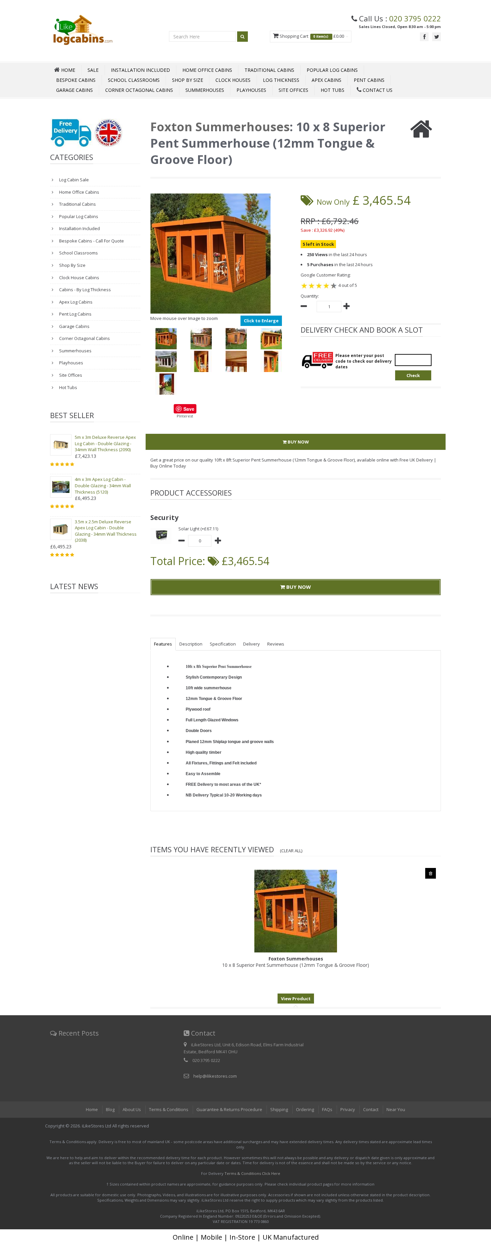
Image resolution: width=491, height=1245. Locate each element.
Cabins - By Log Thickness (84, 290)
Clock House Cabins (78, 278)
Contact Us (376, 90)
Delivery (251, 644)
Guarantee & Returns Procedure (229, 1109)
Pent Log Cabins (75, 314)
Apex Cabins (326, 80)
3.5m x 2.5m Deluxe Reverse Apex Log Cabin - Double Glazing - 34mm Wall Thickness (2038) (106, 531)
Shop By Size (187, 80)
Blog (110, 1109)
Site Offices (293, 90)
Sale (93, 70)
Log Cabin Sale (73, 180)
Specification (223, 644)
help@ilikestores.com (215, 1076)
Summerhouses (204, 90)
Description (190, 644)
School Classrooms (134, 80)
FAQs (327, 1109)
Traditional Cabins (269, 70)
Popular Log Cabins (332, 70)
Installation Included (140, 70)
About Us (132, 1109)
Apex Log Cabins (75, 302)
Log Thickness (281, 80)
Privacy (347, 1109)
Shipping (279, 1109)
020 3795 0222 (415, 18)
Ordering (305, 1109)
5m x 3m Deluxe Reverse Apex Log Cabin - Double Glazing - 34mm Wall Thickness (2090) (105, 443)
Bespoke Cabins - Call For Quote (91, 241)
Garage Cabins (74, 90)
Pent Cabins (369, 80)
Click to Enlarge (261, 321)
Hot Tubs (332, 90)
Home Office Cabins (207, 70)
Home (92, 1109)
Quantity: (310, 296)
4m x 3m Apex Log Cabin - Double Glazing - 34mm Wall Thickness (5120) (103, 485)
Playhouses (251, 90)
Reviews (275, 644)
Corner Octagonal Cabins (139, 90)
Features (163, 644)
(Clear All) (291, 851)
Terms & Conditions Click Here (252, 1173)
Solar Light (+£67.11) (198, 529)
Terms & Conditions (168, 1109)
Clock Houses (233, 80)
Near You (395, 1109)
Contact (370, 1109)
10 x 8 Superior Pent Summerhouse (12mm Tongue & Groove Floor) (295, 961)
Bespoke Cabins (76, 80)
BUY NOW (298, 442)
